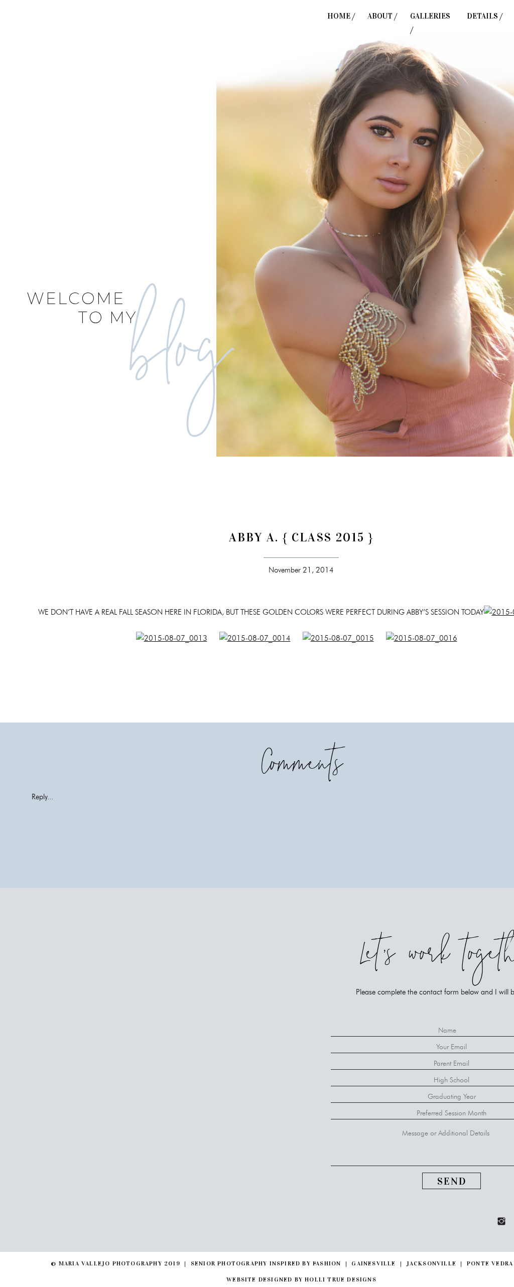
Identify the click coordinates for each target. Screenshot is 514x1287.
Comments (302, 769)
